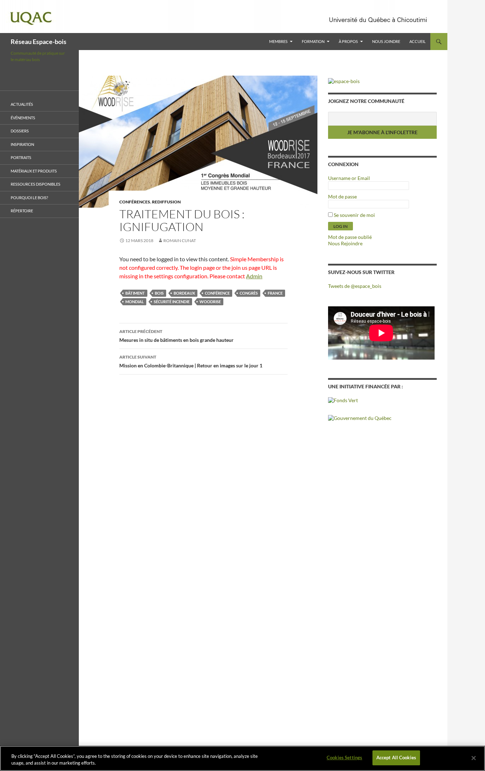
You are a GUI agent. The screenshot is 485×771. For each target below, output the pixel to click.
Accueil (417, 41)
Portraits (21, 157)
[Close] (473, 758)
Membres (278, 41)
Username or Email (349, 178)
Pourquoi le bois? (29, 197)
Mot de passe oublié (350, 237)
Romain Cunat (179, 240)
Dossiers (20, 130)
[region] (242, 758)
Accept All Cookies (396, 757)
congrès (249, 293)
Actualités (22, 104)
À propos (348, 41)
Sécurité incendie (172, 301)
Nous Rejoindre (345, 243)
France (275, 293)
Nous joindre (386, 41)
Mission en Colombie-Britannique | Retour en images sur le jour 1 (190, 361)
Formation (313, 41)
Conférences (134, 201)
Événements (23, 117)
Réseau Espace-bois (38, 41)
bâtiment (135, 293)
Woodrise (210, 301)
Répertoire (22, 210)
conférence (217, 293)
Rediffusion (166, 201)
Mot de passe (342, 196)
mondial (134, 301)
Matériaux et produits (34, 171)
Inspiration (22, 144)
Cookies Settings (344, 757)
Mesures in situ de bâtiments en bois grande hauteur (176, 336)
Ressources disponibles (35, 184)
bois (159, 293)
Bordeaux (184, 293)
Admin (254, 276)
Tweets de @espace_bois (354, 286)
